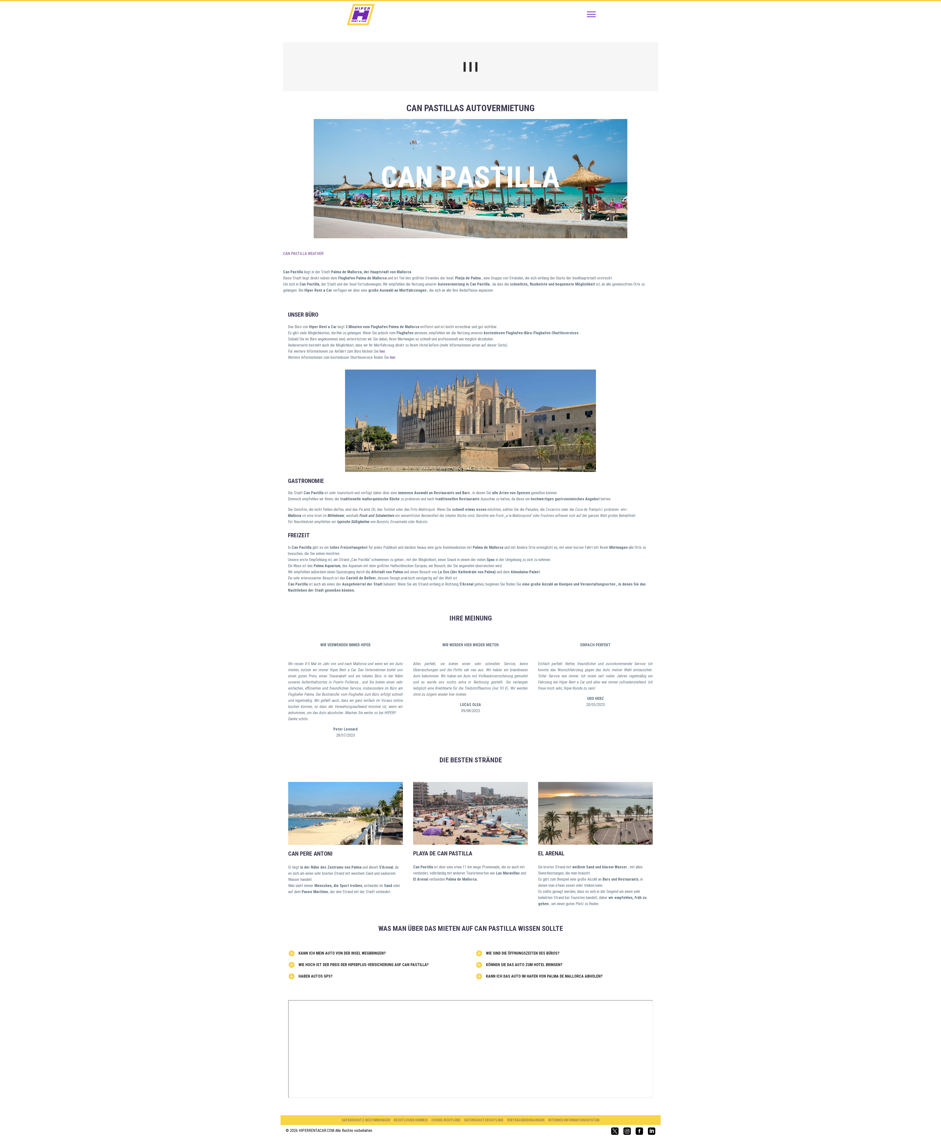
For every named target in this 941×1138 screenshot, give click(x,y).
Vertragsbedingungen (526, 1120)
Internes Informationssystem (573, 1120)
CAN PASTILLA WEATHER (303, 253)
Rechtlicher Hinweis (411, 1120)
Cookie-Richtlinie (445, 1120)
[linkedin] (651, 1131)
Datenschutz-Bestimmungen (366, 1120)
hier (383, 351)
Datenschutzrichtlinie (483, 1120)
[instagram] (627, 1131)
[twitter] (615, 1131)
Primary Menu (591, 14)
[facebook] (639, 1131)
